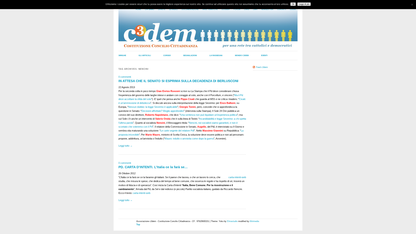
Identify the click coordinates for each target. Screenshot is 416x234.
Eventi (264, 55)
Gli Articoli (145, 55)
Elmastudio (232, 221)
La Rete (161, 9)
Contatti (281, 9)
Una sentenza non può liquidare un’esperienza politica (208, 114)
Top (138, 224)
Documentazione (190, 9)
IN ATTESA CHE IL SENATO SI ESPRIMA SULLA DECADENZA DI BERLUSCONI (178, 81)
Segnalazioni (190, 55)
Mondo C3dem (242, 55)
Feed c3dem (262, 67)
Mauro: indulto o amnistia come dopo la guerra (189, 138)
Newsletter (267, 9)
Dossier (226, 9)
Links (246, 9)
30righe (122, 55)
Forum (237, 9)
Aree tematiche (210, 9)
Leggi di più (304, 4)
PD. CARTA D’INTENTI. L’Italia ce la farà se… (153, 167)
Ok (293, 4)
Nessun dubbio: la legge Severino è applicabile (152, 106)
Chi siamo (149, 9)
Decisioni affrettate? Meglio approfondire (162, 111)
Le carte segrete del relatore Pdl (177, 130)
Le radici (173, 9)
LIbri (255, 9)
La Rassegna (215, 55)
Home (138, 9)
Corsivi (167, 55)
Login (293, 9)
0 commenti (124, 76)
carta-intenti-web (237, 177)
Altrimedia (254, 221)
